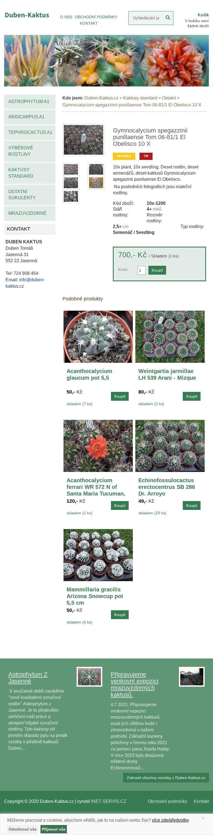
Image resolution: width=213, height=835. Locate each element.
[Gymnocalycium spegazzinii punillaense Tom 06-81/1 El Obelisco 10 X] (83, 140)
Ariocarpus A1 (26, 116)
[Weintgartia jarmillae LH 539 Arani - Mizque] (170, 336)
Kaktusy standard (20, 172)
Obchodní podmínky (167, 801)
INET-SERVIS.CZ (108, 801)
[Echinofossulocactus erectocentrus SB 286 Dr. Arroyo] (170, 445)
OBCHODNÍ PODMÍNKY (96, 17)
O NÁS (66, 17)
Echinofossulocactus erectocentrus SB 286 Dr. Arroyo (166, 487)
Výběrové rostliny (20, 151)
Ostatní (169, 98)
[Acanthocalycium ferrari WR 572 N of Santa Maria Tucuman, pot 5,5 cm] (98, 445)
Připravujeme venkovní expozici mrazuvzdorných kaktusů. (134, 684)
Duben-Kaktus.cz (101, 98)
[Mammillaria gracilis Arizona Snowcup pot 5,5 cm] (98, 555)
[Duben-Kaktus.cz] (26, 15)
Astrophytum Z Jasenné (27, 678)
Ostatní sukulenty (22, 194)
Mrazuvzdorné (27, 213)
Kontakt (201, 801)
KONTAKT (89, 23)
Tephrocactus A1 (30, 132)
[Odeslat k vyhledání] (167, 18)
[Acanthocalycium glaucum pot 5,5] (98, 336)
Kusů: (123, 269)
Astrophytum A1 (28, 101)
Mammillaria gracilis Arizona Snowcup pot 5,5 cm (95, 596)
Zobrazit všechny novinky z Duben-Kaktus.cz (166, 777)
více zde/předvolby (170, 820)
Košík (203, 14)
